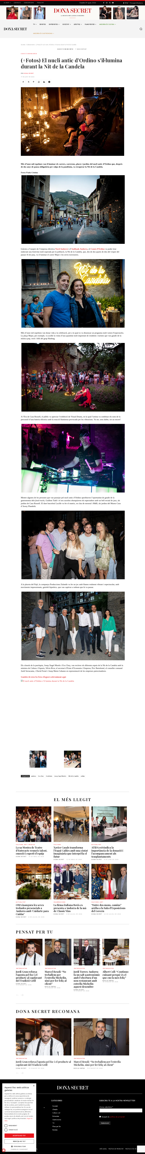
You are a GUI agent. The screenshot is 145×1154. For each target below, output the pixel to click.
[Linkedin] (44, 82)
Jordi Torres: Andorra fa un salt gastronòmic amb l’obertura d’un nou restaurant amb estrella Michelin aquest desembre (87, 979)
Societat (23, 45)
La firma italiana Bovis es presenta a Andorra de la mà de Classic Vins (70, 908)
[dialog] (19, 1117)
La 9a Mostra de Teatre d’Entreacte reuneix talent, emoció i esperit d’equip (31, 850)
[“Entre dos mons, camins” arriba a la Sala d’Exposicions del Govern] (109, 881)
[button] (141, 29)
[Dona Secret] (72, 1087)
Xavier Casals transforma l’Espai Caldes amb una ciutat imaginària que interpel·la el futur (71, 852)
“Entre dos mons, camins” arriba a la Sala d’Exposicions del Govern (108, 908)
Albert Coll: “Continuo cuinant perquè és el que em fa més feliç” (115, 974)
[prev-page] (17, 995)
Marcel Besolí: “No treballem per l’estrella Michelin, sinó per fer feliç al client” (56, 977)
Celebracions (59, 902)
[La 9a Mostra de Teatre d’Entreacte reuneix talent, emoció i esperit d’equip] (33, 824)
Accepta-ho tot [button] (19, 1136)
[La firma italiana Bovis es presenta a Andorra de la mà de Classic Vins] (71, 881)
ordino (83, 776)
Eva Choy (41, 776)
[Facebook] (104, 3)
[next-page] (22, 995)
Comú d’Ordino (98, 249)
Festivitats (49, 776)
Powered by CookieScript (19, 1149)
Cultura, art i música (25, 844)
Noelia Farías (50, 986)
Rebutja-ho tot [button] (19, 1141)
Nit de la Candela (73, 776)
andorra (33, 776)
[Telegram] (49, 82)
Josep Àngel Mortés (60, 776)
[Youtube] (113, 3)
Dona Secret (29, 73)
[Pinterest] (33, 82)
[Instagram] (107, 3)
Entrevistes (21, 968)
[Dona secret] (15, 29)
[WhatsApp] (38, 82)
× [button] (34, 1086)
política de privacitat (117, 1117)
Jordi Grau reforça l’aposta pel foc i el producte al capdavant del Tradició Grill (29, 976)
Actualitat (96, 844)
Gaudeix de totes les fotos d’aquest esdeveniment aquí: (43, 677)
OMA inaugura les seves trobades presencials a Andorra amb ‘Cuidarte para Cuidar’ (32, 909)
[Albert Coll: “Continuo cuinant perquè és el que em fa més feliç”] (116, 952)
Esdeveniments (31, 45)
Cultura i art (97, 902)
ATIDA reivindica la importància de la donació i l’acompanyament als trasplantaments (107, 852)
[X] (110, 3)
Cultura (57, 844)
